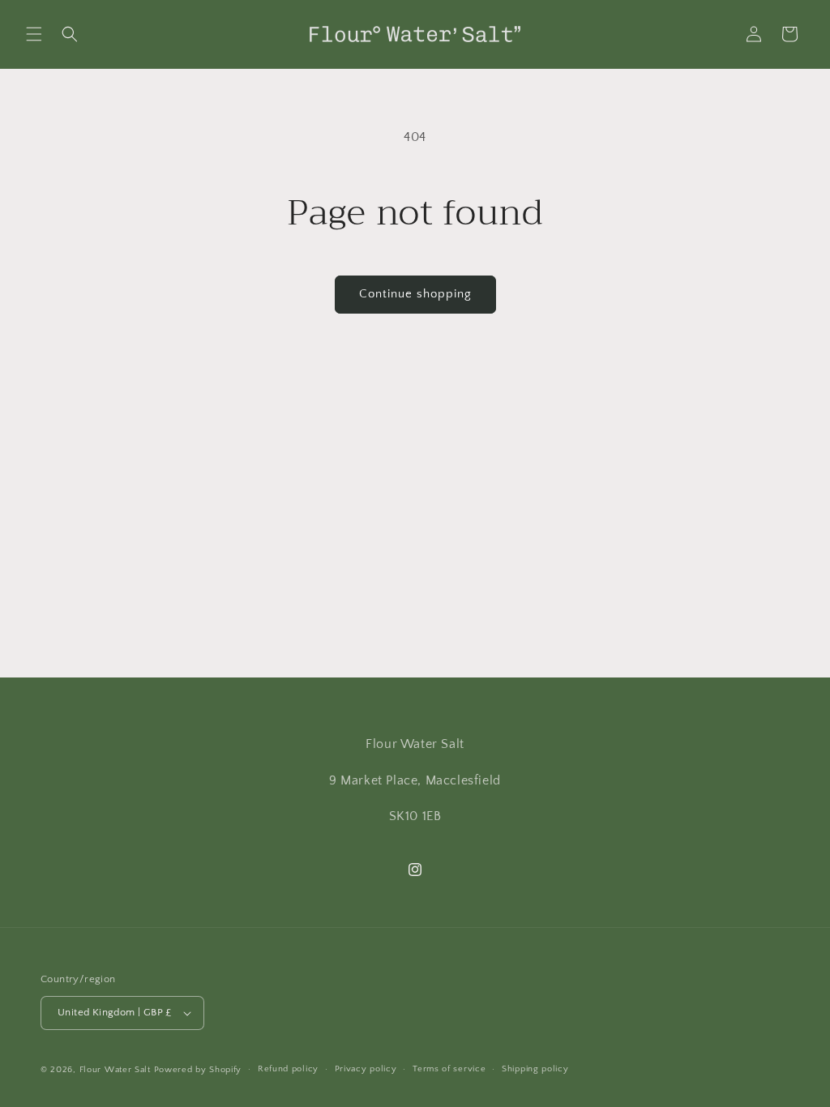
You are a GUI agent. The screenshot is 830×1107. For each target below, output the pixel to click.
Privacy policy (366, 1069)
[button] (34, 34)
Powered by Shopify (198, 1070)
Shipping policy (535, 1069)
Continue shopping (415, 294)
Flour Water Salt (115, 1070)
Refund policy (288, 1069)
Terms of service (449, 1069)
